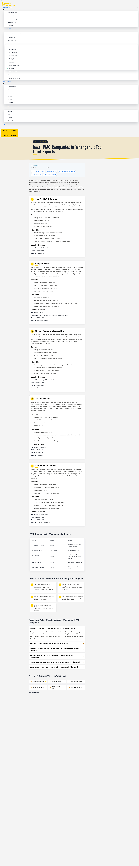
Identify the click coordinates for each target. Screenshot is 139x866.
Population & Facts (12, 12)
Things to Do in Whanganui (14, 34)
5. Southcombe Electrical (50, 174)
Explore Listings (7, 81)
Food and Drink (11, 93)
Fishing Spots (12, 59)
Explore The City (7, 28)
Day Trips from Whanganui (14, 78)
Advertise (10, 111)
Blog (9, 114)
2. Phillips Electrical (51, 171)
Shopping (10, 99)
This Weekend (11, 37)
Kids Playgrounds (13, 52)
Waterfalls (11, 62)
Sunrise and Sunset (12, 71)
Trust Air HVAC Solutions (38, 545)
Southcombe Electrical (38, 567)
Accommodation (12, 86)
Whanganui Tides (12, 22)
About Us (10, 117)
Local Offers (6, 127)
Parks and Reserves (14, 46)
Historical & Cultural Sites (14, 75)
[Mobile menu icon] (69, 1)
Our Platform (6, 106)
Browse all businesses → (35, 692)
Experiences (11, 89)
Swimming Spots (13, 55)
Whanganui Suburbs (12, 15)
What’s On (5, 124)
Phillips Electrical (37, 550)
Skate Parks (12, 68)
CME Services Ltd (36, 562)
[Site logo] (12, 4)
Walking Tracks (13, 49)
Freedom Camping (12, 19)
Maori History (11, 25)
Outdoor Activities (12, 40)
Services (10, 96)
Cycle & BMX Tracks (14, 65)
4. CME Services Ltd (36, 174)
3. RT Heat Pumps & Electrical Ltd (67, 171)
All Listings (10, 102)
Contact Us (10, 120)
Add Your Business (9, 131)
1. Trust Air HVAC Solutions (38, 171)
